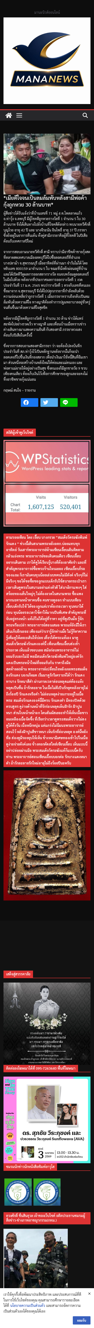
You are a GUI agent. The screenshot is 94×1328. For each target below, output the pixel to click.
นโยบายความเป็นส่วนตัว (27, 1305)
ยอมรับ (81, 1320)
